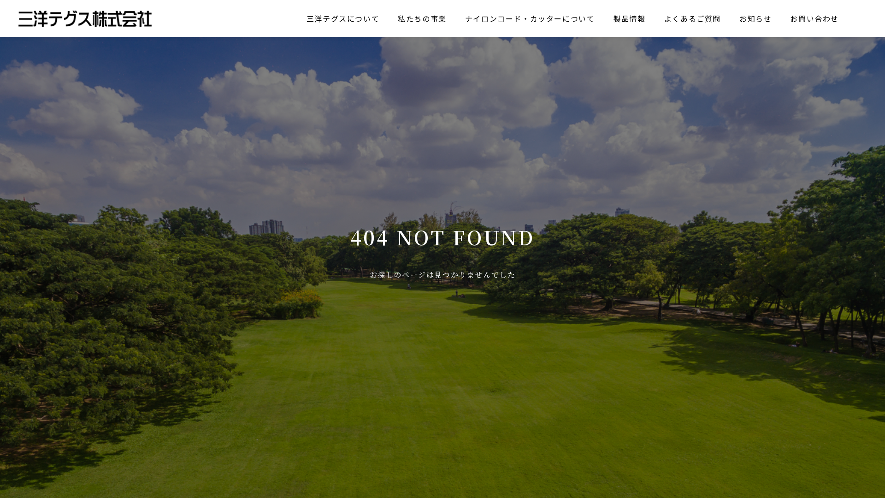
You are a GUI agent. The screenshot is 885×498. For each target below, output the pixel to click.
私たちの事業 (422, 18)
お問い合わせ (814, 18)
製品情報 (629, 18)
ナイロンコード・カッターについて (530, 18)
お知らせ (755, 18)
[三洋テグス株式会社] (85, 18)
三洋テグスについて (343, 18)
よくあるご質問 (692, 18)
